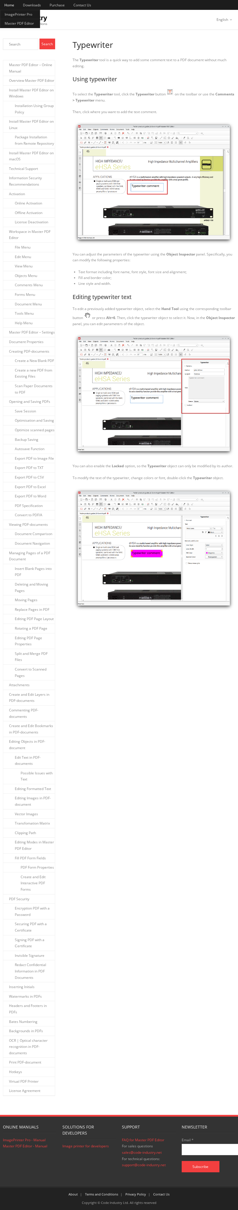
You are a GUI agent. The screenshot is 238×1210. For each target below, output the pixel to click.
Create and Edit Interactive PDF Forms (33, 883)
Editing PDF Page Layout (34, 618)
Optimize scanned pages (35, 430)
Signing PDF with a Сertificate (29, 943)
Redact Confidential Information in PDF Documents (30, 971)
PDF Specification (29, 505)
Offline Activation (28, 212)
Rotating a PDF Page (31, 628)
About (73, 1194)
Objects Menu (26, 275)
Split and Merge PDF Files (31, 656)
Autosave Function (29, 448)
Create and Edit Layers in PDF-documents (29, 697)
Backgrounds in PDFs (26, 1030)
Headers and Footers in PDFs (28, 1009)
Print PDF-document (25, 1062)
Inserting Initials (22, 986)
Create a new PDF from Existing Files (33, 373)
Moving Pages (26, 599)
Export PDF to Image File (34, 458)
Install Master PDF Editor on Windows (31, 93)
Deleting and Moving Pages (31, 587)
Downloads (32, 5)
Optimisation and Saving (34, 420)
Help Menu (24, 322)
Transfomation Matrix (32, 823)
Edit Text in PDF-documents (28, 760)
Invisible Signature (29, 955)
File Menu (22, 247)
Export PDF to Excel (30, 486)
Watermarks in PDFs (25, 996)
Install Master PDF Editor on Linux (31, 124)
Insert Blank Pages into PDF (33, 571)
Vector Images (26, 814)
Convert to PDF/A (28, 514)
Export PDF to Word (30, 496)
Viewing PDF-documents (28, 524)
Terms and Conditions (101, 1194)
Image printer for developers (85, 1146)
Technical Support (23, 168)
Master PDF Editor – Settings (32, 332)
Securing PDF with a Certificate (31, 927)
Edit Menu (23, 256)
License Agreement (24, 1090)
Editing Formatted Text (33, 788)
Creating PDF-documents (29, 351)
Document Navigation (32, 543)
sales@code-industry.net (142, 1152)
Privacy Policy (135, 1194)
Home (9, 5)
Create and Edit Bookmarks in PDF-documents (31, 729)
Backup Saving (26, 439)
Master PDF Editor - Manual (25, 1146)
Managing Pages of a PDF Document (29, 556)
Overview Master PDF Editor (31, 80)
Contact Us (82, 5)
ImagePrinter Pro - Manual (24, 1139)
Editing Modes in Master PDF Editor (34, 845)
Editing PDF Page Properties (28, 641)
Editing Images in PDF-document (33, 801)
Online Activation (28, 203)
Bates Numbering (23, 1021)
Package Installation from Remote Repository (34, 140)
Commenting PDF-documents (23, 713)
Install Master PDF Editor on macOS (31, 156)
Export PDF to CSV (29, 477)
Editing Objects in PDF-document (27, 744)
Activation (17, 193)
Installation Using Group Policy (34, 109)
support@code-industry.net (144, 1164)
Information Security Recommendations (25, 181)
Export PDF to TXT (29, 467)
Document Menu (28, 304)
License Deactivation (31, 222)
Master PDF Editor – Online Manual (30, 68)
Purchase (57, 5)
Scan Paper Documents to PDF (34, 389)
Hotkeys (15, 1071)
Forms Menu (25, 294)
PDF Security (19, 898)
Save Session (25, 411)
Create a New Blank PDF (34, 360)
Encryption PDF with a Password (32, 911)
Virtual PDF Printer (24, 1081)
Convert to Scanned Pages (30, 672)
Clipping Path (25, 832)
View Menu (24, 266)
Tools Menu (24, 313)
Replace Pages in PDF (32, 609)
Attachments (19, 684)
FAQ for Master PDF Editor (143, 1139)
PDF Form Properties (37, 867)
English (222, 19)
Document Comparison (33, 533)
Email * (188, 1139)
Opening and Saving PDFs (29, 401)
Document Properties (26, 341)
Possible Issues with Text (37, 776)
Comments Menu (29, 284)
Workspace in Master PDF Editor (30, 234)
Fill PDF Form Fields (30, 858)
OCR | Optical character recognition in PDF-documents (28, 1046)
